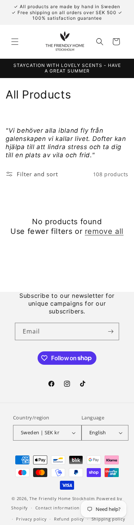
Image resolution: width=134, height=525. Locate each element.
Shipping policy (108, 519)
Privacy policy (31, 519)
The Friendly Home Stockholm (62, 498)
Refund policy (69, 519)
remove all (104, 231)
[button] (15, 41)
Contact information (57, 507)
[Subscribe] (110, 331)
